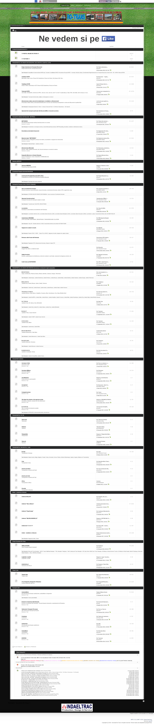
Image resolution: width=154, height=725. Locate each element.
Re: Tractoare (100, 638)
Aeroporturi (25, 385)
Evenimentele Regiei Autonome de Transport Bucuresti (94, 72)
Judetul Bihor (37, 326)
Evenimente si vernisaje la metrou (35, 126)
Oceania (24, 488)
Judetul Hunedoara (74, 297)
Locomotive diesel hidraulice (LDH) (62, 213)
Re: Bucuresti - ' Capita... (102, 76)
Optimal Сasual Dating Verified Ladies (29, 692)
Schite (37, 538)
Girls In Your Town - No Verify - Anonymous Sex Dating (33, 677)
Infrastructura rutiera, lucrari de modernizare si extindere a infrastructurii (40, 101)
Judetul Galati (57, 287)
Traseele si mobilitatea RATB (52, 72)
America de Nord (26, 468)
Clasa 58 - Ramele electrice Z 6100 (36, 223)
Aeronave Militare (26, 370)
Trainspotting (25, 247)
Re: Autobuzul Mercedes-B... (103, 511)
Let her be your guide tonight (27, 672)
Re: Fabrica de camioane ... (103, 616)
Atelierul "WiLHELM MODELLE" (30, 518)
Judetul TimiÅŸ (31, 316)
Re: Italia (99, 451)
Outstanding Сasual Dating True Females (30, 690)
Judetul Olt (36, 307)
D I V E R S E (25, 406)
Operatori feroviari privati (28, 198)
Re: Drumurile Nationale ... (103, 601)
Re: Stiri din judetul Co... (102, 350)
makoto (99, 85)
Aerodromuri (46, 412)
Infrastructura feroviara (40, 243)
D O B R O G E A (26, 350)
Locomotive (25, 208)
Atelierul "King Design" (27, 511)
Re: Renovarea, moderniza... (103, 148)
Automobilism (25, 592)
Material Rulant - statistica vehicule (35, 143)
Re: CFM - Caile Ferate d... (103, 261)
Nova (145, 721)
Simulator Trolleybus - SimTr (64, 551)
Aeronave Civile (26, 363)
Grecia (55, 457)
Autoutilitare (25, 631)
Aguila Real (149, 722)
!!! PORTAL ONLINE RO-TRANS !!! (30, 53)
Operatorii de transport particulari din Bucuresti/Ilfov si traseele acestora (40, 111)
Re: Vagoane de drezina (102, 254)
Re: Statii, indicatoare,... (102, 67)
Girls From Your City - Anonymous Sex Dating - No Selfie (33, 678)
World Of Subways (134, 551)
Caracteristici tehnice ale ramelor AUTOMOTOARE (55, 223)
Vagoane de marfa (52, 233)
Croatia (43, 457)
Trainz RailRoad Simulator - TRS (50, 551)
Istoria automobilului (32, 597)
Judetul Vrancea (63, 287)
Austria (32, 457)
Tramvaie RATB (26, 91)
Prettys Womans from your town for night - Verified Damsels (34, 682)
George (99, 273)
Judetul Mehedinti (55, 307)
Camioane (24, 616)
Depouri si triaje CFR (50, 243)
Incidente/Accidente (101, 330)
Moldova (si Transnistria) (83, 457)
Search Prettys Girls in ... (102, 84)
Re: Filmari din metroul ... (102, 121)
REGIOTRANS (43, 204)
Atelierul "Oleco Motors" (28, 503)
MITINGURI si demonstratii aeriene (35, 412)
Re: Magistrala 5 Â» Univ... (103, 131)
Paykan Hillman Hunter (102, 592)
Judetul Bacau (50, 287)
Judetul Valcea (42, 307)
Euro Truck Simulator (97, 551)
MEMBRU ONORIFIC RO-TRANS (91, 660)
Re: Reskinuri (100, 545)
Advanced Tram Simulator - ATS (77, 551)
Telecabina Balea (100, 426)
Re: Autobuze (100, 340)
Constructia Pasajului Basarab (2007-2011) (32, 175)
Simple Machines (148, 719)
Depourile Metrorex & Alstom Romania (31, 155)
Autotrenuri (24, 623)
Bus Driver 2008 (88, 551)
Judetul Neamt (37, 287)
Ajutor (73, 5)
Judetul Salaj (86, 297)
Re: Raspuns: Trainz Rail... (103, 564)
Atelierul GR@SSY (26, 496)
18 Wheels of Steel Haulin (123, 551)
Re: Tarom (99, 392)
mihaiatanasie (101, 401)
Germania (51, 457)
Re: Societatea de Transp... (103, 110)
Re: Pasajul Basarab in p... (103, 175)
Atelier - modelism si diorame (29, 533)
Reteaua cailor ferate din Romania (30, 237)
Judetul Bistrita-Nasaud (95, 297)
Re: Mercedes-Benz (101, 630)
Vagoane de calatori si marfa (29, 227)
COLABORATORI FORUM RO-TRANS (52, 660)
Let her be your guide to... (103, 101)
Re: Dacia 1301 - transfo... (102, 525)
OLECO (99, 435)
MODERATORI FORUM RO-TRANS (108, 660)
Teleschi (24, 441)
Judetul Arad (31, 326)
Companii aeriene (26, 392)
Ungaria (75, 457)
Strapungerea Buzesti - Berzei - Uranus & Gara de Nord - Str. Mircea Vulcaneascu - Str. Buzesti (49, 106)
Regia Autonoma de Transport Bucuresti (32, 67)
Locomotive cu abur (90, 213)
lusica (99, 177)
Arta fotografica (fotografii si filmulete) (31, 581)
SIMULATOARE (25, 545)
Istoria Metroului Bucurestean (49, 126)
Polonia (58, 457)
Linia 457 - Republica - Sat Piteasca (29, 695)
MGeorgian (45, 686)
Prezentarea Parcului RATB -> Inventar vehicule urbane (70, 72)
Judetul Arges (31, 277)
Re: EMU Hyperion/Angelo (103, 218)
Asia (23, 461)
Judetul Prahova (46, 277)
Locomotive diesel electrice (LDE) (47, 213)
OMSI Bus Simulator (36, 552)
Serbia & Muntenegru (65, 457)
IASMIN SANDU (101, 132)
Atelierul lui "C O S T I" (27, 525)
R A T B (118, 660)
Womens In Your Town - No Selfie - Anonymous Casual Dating (34, 674)
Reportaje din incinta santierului (35, 181)
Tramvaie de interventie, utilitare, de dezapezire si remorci (40, 96)
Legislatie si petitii (26, 557)
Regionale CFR (31, 243)
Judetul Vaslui (43, 287)
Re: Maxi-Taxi (100, 301)
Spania (72, 457)
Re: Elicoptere (100, 370)
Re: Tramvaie (100, 311)
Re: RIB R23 (99, 227)
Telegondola (25, 434)
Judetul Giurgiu (82, 277)
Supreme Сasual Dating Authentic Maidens (30, 691)
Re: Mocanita (100, 247)
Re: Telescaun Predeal (102, 419)
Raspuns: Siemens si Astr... (103, 165)
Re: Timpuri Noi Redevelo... (103, 574)
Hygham (100, 547)
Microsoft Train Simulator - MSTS (35, 551)
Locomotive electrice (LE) (33, 213)
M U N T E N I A (25, 272)
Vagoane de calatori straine (63, 233)
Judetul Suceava (39, 346)
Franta (47, 457)
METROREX (25, 121)
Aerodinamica (25, 377)
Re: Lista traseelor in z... (102, 272)
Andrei (99, 68)
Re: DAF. (99, 623)
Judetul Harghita (52, 297)
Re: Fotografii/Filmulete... (102, 581)
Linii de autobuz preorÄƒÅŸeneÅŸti (50, 694)
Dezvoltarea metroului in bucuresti (30, 131)
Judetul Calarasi (74, 277)
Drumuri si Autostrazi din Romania (30, 601)
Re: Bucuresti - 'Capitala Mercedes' (29, 681)
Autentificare (79, 5)
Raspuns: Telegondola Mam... (103, 434)
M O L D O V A (25, 282)
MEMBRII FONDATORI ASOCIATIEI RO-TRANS (72, 660)
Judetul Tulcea (41, 355)
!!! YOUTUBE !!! (26, 58)
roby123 (99, 342)
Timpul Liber (25, 574)
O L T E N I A (25, 301)
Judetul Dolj (30, 307)
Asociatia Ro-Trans (116, 722)
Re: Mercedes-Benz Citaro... (103, 461)
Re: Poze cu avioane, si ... (102, 363)
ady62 (99, 408)
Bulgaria (39, 457)
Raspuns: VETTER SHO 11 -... (103, 518)
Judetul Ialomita (67, 277)
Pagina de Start (65, 5)
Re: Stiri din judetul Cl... (102, 291)
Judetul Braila (60, 277)
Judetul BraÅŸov (31, 297)
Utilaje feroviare (26, 254)
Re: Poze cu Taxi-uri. (101, 609)
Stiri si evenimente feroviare (29, 188)
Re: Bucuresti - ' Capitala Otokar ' (28, 679)
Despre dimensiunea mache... (103, 532)
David (99, 351)
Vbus (31, 552)
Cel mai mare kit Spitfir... (102, 406)
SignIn (109, 1)
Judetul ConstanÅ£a (32, 355)
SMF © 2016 (140, 719)
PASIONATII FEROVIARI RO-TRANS (76, 8)
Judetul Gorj (48, 307)
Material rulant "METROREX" (29, 138)
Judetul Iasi (30, 287)
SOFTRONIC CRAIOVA (126, 660)
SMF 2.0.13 (133, 719)
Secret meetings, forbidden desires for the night (31, 688)
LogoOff (150, 721)
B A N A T (24, 311)
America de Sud (26, 476)
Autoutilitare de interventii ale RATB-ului (36, 72)
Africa (23, 481)
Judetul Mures (45, 297)
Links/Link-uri (25, 564)
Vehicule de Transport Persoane (30, 609)
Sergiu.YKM (100, 617)
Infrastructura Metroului (28, 148)
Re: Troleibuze (100, 281)
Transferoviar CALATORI (33, 204)
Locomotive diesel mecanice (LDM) (78, 213)
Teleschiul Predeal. (101, 441)
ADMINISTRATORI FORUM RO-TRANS (30, 660)
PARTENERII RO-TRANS (108, 8)
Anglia (29, 457)
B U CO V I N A (25, 340)
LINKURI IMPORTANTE (138, 8)
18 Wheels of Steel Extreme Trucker (110, 551)
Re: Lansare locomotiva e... (103, 188)
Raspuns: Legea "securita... (103, 557)
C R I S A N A (25, 321)
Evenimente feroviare (59, 194)
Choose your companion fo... (103, 91)
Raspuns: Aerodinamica (102, 377)
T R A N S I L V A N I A (27, 291)
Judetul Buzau (54, 277)
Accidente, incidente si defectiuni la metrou (73, 126)
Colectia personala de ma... (103, 503)
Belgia (36, 457)
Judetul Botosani (31, 346)
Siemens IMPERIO (26, 165)
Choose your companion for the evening (30, 670)
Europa (23, 451)
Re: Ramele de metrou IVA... (103, 138)
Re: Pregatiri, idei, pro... (102, 496)
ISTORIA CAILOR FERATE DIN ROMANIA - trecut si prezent (41, 194)
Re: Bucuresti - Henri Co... (103, 385)
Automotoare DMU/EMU (28, 218)
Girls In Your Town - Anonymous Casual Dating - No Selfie (33, 673)
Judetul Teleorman (90, 277)
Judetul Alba (66, 297)
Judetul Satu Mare (41, 336)
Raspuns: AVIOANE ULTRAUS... (104, 399)
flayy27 (99, 379)
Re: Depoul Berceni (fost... (103, 155)
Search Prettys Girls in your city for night (30, 687)
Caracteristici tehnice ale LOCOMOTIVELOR (105, 213)
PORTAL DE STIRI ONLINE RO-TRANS (15, 8)
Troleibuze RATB (26, 84)
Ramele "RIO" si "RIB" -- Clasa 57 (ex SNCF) (38, 233)
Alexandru (37, 666)
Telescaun (24, 419)
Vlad (27, 366)
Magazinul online (31, 538)
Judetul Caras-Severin (40, 316)
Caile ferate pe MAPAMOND (29, 262)
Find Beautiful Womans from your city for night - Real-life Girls (34, 683)
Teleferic (24, 426)
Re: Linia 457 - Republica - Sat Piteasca (30, 694)
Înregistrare (103, 1)
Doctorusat (100, 558)
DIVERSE (24, 638)
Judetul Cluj (81, 297)
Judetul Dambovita (39, 277)
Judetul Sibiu (38, 297)
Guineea (98, 481)
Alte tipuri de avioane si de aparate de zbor (32, 399)
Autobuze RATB (26, 76)
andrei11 (28, 124)
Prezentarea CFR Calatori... (103, 237)
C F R (41, 660)
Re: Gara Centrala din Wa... (103, 468)
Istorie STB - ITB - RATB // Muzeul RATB (116, 72)
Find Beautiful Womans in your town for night (31, 686)
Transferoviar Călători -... (102, 198)
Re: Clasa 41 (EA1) (101, 208)
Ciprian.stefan (101, 421)
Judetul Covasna (60, 297)
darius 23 (100, 293)
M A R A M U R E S (26, 330)
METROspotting (60, 126)
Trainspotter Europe (102, 122)
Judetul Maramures (32, 336)
